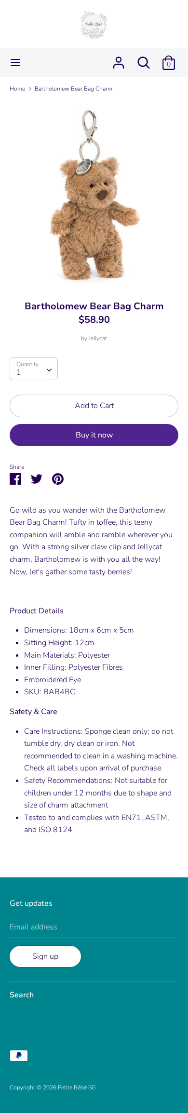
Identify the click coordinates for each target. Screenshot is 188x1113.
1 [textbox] (18, 372)
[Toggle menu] (15, 62)
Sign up (45, 956)
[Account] (118, 58)
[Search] (143, 58)
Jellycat (98, 338)
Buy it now (94, 435)
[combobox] (34, 368)
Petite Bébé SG (77, 1087)
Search (22, 995)
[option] (94, 193)
